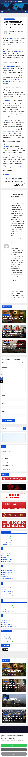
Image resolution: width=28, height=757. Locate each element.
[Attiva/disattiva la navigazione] (13, 12)
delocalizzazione (10, 66)
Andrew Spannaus (7, 641)
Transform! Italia (6, 540)
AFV (14, 7)
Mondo (7, 329)
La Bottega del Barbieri (8, 626)
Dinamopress (6, 542)
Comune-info (6, 538)
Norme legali (5, 462)
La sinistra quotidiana (8, 570)
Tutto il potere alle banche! (9, 182)
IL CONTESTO (6, 639)
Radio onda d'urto (7, 605)
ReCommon (5, 553)
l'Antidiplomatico (6, 559)
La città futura (6, 561)
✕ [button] (26, 735)
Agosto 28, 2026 (9, 674)
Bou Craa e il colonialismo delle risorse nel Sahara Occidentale (12, 346)
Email (4, 403)
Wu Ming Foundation (7, 607)
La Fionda (5, 574)
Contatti (4, 454)
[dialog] (14, 745)
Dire (3, 609)
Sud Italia (19, 167)
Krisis (4, 589)
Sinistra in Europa (7, 596)
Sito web (4, 411)
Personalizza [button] (14, 754)
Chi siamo (5, 458)
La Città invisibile (7, 591)
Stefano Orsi (5, 637)
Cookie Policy (6, 469)
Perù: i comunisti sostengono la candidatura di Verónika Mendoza (18, 183)
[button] (23, 11)
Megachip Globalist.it (8, 572)
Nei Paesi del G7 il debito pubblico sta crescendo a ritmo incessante (12, 333)
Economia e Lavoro (10, 19)
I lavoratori (6, 100)
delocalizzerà (18, 51)
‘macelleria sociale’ (9, 131)
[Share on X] (1, 381)
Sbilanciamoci (6, 594)
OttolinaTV (5, 634)
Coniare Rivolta (6, 624)
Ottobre (4, 576)
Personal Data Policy (7, 465)
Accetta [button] (14, 745)
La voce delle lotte (7, 611)
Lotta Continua (6, 587)
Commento (5, 367)
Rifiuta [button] (14, 750)
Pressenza (5, 555)
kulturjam (5, 557)
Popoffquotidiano (7, 578)
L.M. (13, 320)
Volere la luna (6, 544)
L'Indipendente (6, 536)
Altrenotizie (5, 620)
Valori (4, 622)
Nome (4, 395)
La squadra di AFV (7, 451)
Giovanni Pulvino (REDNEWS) (16, 31)
